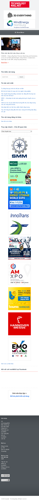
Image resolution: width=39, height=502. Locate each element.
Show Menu (20, 32)
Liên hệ (3, 438)
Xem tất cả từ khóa (6, 121)
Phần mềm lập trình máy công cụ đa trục (13, 53)
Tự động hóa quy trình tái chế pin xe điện (12, 88)
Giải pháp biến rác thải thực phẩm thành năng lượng (15, 107)
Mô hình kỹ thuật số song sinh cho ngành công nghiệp (16, 91)
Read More (4, 62)
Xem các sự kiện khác (7, 363)
